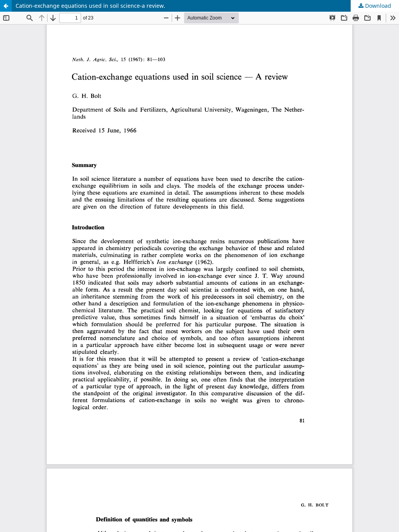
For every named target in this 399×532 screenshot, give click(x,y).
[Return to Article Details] (6, 6)
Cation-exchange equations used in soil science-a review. (90, 5)
